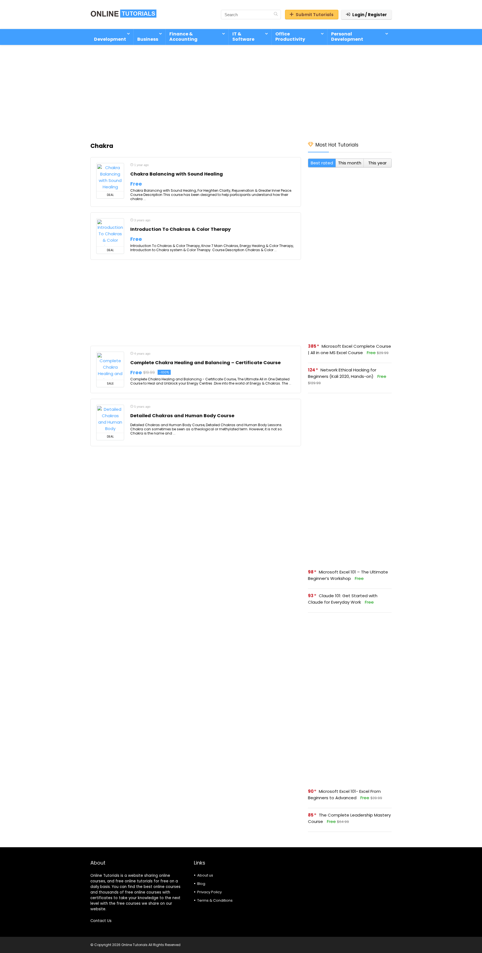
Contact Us (101, 920)
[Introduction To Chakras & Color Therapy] (110, 232)
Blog (201, 883)
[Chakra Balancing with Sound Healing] (110, 177)
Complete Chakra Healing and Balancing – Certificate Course (205, 362)
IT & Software (243, 36)
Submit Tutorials (315, 15)
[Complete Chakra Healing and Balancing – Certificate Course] (110, 366)
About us (205, 875)
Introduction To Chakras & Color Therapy (180, 229)
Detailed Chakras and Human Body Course (182, 415)
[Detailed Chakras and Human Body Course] (110, 419)
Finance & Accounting (183, 36)
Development (110, 39)
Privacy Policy (209, 892)
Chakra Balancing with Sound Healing (176, 174)
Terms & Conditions (215, 900)
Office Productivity (290, 36)
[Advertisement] (241, 90)
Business (147, 39)
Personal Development (347, 36)
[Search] (276, 14)
